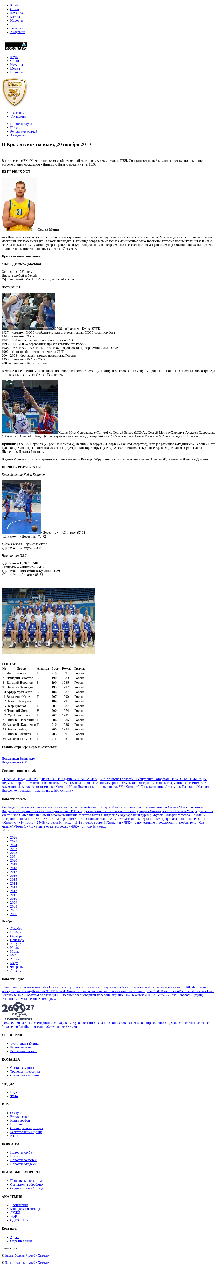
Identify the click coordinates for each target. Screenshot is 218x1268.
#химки (71, 1026)
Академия (17, 32)
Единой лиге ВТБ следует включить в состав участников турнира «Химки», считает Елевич (119, 811)
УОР (13, 1216)
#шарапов (101, 1023)
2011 (13, 895)
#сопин (87, 1023)
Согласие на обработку (27, 1184)
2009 (13, 902)
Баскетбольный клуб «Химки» (27, 1255)
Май (13, 955)
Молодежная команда (26, 1209)
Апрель (15, 959)
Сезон (14, 9)
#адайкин (26, 1026)
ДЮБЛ (15, 1212)
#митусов (75, 1023)
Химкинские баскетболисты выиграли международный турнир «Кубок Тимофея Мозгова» (125, 815)
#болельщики (55, 1026)
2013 (13, 887)
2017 (13, 872)
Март (14, 963)
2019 (13, 864)
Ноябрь (15, 932)
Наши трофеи (20, 1120)
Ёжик (14, 1136)
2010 (13, 899)
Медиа (15, 17)
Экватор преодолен (135, 987)
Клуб (14, 5)
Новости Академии (24, 1164)
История (16, 1124)
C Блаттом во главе (38, 995)
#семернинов (43, 1023)
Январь (15, 970)
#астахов (27, 1023)
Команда (16, 13)
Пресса (15, 127)
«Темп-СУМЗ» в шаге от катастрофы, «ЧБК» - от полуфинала (58, 826)
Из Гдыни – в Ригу (58, 987)
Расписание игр (21, 1047)
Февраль (16, 967)
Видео (14, 1092)
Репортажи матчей (23, 131)
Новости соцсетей (23, 1160)
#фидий (39, 1026)
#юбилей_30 (11, 1023)
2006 (13, 914)
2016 (13, 876)
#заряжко (171, 1023)
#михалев (203, 1023)
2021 (13, 856)
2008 (13, 906)
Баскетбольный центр (26, 1132)
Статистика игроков (25, 1075)
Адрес (14, 1237)
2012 (13, 891)
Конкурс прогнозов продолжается (96, 987)
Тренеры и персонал (25, 1071)
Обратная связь (21, 1241)
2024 (13, 845)
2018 (13, 868)
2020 (13, 860)
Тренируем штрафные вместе (23, 987)
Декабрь (16, 928)
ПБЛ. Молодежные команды (32, 999)
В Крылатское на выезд (166, 987)
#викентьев (187, 1023)
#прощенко (10, 1026)
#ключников (136, 1023)
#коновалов (117, 1023)
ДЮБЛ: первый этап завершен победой (80, 995)
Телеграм (17, 28)
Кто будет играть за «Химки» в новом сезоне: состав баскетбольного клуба (56, 807)
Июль (14, 947)
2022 (13, 853)
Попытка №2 (41, 991)
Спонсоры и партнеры (26, 1128)
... (104, 826)
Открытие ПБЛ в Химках (127, 995)
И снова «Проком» (193, 991)
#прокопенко (154, 1023)
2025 (13, 841)
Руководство (19, 1116)
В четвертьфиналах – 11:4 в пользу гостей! (74, 822)
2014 (13, 883)
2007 (13, 910)
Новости (16, 20)
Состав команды (22, 1067)
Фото (14, 1096)
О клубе (16, 1113)
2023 (13, 849)
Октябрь (16, 936)
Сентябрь (17, 940)
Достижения (19, 1205)
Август (15, 944)
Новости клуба (21, 124)
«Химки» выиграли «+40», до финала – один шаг (158, 819)
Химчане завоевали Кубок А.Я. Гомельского (146, 991)
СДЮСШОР (19, 1220)
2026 (13, 837)
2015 (13, 879)
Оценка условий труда (26, 1188)
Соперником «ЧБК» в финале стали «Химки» (89, 819)
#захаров (60, 1023)
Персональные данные (26, 1180)
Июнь (14, 951)
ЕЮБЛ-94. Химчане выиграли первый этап (82, 991)
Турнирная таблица (24, 1043)
